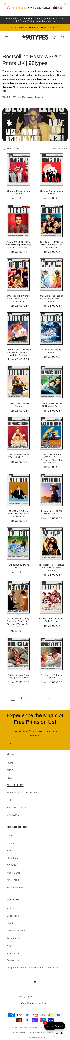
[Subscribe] (59, 744)
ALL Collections (15, 887)
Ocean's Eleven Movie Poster (51, 192)
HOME (10, 763)
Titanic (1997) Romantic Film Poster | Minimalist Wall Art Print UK (18, 352)
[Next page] (57, 698)
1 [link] (13, 698)
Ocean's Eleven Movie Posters (18, 192)
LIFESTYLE (13, 800)
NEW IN (11, 777)
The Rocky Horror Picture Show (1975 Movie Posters (51, 567)
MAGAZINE (13, 814)
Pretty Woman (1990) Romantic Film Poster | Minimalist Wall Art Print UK (18, 623)
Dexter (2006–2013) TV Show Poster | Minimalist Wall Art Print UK (18, 245)
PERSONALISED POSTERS (22, 792)
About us (11, 923)
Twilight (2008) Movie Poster (18, 566)
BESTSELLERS (15, 785)
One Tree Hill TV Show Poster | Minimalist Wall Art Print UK (51, 245)
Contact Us (13, 960)
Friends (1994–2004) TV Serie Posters (51, 620)
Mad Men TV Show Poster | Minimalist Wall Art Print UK (18, 514)
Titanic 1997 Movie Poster (51, 351)
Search (10, 908)
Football (11, 850)
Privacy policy (19, 1032)
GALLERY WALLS (16, 807)
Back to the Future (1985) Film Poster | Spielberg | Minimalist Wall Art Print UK (51, 459)
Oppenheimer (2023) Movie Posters (51, 512)
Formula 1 (12, 857)
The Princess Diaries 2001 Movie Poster (51, 404)
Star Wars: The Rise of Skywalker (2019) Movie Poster (51, 298)
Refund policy (14, 938)
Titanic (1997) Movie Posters (18, 404)
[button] (6, 37)
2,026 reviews (42, 7)
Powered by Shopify (39, 1027)
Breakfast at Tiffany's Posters (51, 676)
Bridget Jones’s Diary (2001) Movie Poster (18, 676)
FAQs (10, 945)
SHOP (10, 770)
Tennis (10, 843)
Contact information (36, 1037)
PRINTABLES (14, 880)
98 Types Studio (22, 1027)
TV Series (12, 865)
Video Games (14, 872)
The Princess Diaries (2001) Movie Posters (18, 456)
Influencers (13, 953)
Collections (13, 915)
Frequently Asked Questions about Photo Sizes (33, 967)
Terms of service (16, 930)
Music (10, 835)
